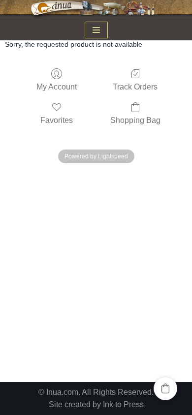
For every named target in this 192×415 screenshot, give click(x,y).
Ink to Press (123, 404)
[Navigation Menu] (96, 30)
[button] (165, 388)
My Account (56, 87)
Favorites (56, 120)
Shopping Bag (135, 120)
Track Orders (135, 87)
